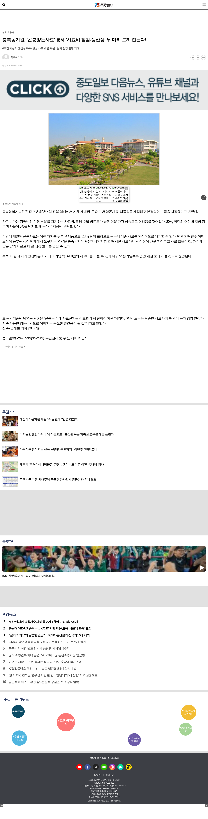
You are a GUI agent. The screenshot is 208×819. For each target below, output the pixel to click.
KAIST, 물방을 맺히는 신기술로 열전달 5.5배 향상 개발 (43, 668)
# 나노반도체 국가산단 (188, 712)
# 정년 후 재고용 (185, 729)
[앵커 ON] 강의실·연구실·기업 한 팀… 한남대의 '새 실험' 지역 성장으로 (53, 675)
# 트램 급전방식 (66, 722)
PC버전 (97, 775)
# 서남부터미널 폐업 (134, 739)
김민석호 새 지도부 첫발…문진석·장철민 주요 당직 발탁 (44, 682)
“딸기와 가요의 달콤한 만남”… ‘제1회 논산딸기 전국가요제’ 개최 (49, 635)
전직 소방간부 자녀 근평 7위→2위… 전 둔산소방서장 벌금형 (47, 655)
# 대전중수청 (18, 711)
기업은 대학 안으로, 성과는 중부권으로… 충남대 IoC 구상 (45, 662)
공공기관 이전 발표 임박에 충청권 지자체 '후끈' (39, 648)
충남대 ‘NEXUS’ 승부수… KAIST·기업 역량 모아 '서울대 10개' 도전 (50, 628)
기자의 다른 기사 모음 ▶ (13, 346)
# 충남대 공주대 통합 (19, 738)
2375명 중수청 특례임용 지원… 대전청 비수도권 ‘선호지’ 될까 (47, 642)
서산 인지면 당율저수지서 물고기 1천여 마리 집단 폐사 (43, 622)
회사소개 (110, 775)
